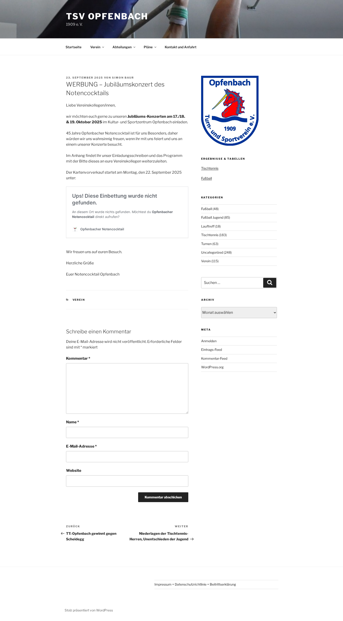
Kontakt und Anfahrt (180, 47)
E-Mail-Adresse (81, 446)
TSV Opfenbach (107, 16)
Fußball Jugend (212, 217)
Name (72, 422)
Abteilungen (122, 47)
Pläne (148, 47)
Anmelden (209, 341)
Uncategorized (212, 252)
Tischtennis (209, 168)
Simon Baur (123, 77)
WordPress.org (212, 367)
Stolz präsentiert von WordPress (89, 610)
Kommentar (78, 358)
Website (73, 470)
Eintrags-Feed (211, 350)
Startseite (73, 47)
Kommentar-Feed (214, 358)
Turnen (206, 244)
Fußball (206, 178)
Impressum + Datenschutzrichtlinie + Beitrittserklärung (195, 584)
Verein (95, 47)
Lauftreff (207, 226)
